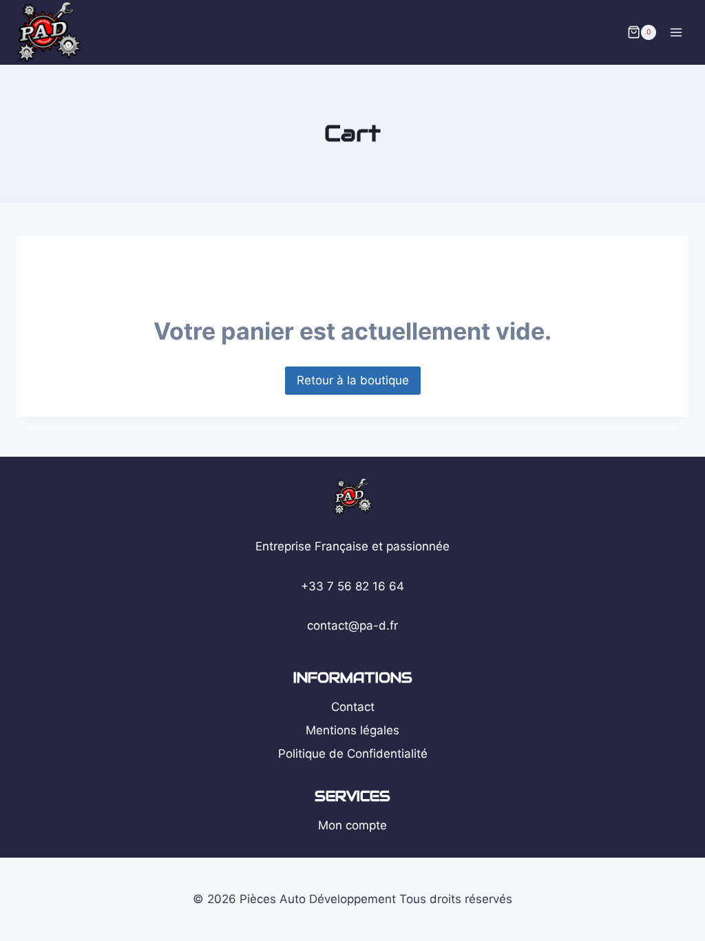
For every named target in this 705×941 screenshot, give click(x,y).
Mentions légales (352, 730)
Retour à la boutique (353, 380)
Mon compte (352, 825)
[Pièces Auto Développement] (55, 32)
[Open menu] (675, 32)
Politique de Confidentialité (353, 754)
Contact (353, 707)
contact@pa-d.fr (352, 625)
